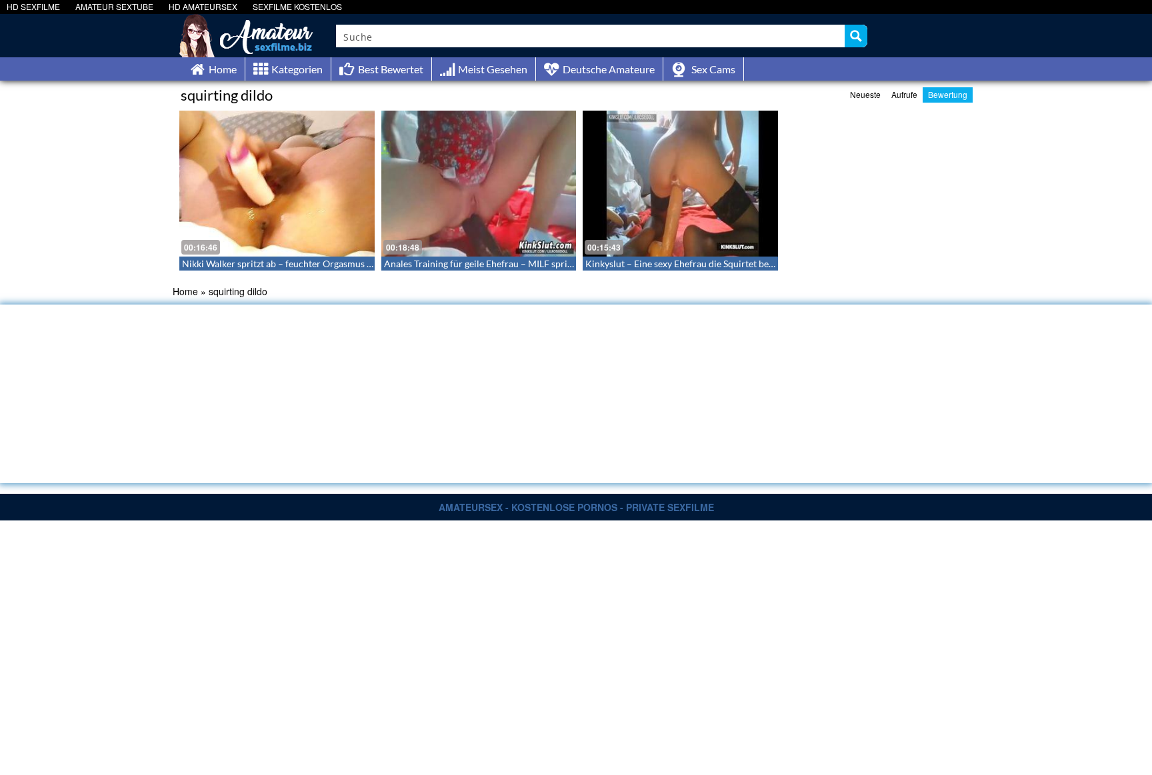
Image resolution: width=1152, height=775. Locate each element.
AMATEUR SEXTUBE (114, 6)
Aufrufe (904, 94)
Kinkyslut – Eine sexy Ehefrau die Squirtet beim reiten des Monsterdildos (735, 263)
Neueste (865, 94)
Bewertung (947, 94)
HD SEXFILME (33, 6)
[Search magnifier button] (856, 36)
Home (185, 291)
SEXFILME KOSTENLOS (297, 6)
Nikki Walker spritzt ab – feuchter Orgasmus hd (279, 263)
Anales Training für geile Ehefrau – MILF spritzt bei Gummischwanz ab (528, 263)
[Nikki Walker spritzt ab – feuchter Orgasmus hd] (277, 184)
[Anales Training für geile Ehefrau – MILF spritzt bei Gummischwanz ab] (479, 184)
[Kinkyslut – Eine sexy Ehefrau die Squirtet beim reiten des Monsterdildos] (680, 184)
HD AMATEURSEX (203, 6)
